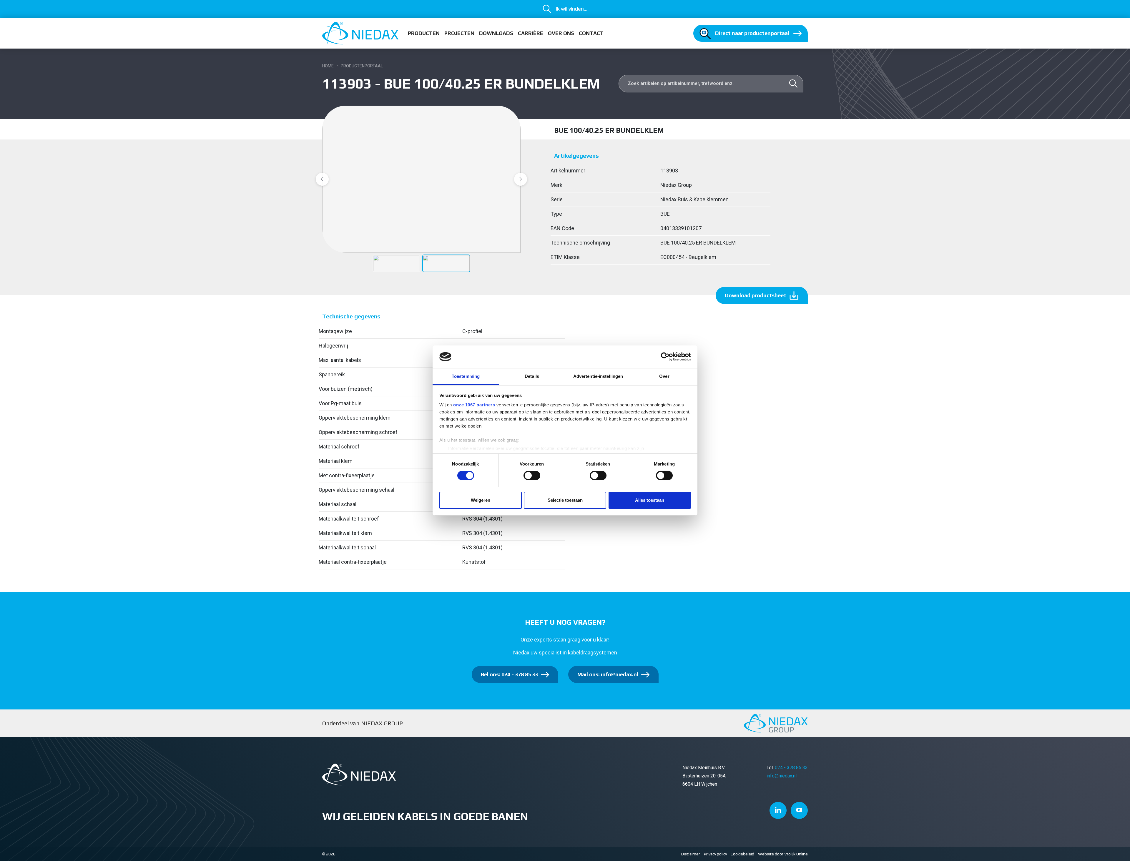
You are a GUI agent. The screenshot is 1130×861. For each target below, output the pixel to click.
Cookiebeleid (742, 854)
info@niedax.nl (782, 776)
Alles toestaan (649, 500)
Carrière (530, 33)
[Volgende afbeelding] (520, 179)
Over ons (561, 33)
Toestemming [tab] (466, 376)
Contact (591, 33)
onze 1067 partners (474, 404)
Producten (424, 33)
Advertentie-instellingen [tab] (598, 376)
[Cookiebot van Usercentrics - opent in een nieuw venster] (665, 356)
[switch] (532, 475)
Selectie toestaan (565, 500)
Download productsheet (755, 295)
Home (328, 66)
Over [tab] (664, 376)
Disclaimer (690, 854)
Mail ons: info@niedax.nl (607, 674)
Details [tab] (532, 376)
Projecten (459, 33)
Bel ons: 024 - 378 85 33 (509, 674)
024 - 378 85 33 (791, 767)
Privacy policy (715, 854)
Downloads (496, 33)
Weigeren (480, 500)
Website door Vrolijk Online (783, 854)
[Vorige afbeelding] (322, 179)
